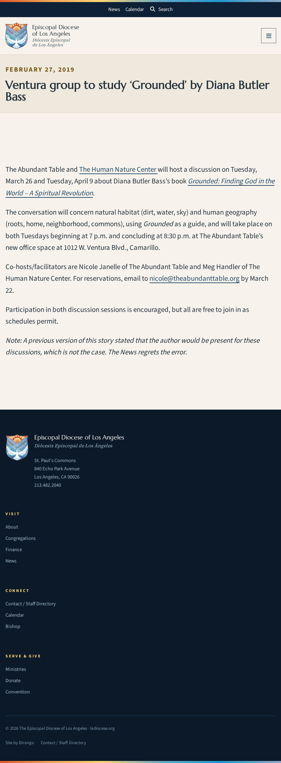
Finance (13, 549)
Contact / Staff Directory (30, 603)
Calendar (134, 9)
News (114, 9)
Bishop (12, 626)
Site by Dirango (19, 743)
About (11, 527)
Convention (17, 691)
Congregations (20, 538)
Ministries (15, 669)
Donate (13, 680)
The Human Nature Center (118, 169)
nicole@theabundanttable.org (194, 278)
